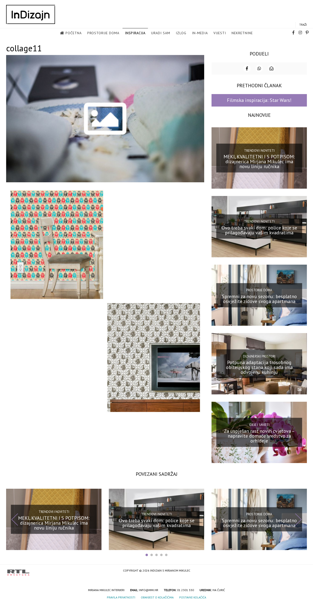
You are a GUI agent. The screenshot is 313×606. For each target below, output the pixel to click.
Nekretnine (242, 33)
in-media (200, 33)
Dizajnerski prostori (259, 356)
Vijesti (219, 33)
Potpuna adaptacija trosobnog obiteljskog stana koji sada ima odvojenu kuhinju (259, 367)
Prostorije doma (103, 33)
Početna (74, 33)
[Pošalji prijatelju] (271, 68)
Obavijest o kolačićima (157, 597)
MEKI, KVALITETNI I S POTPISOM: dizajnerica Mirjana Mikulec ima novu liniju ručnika (259, 161)
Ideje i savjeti (259, 425)
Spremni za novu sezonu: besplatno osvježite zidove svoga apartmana (259, 298)
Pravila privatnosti (121, 597)
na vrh (301, 571)
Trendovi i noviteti (259, 150)
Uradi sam (160, 33)
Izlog (181, 33)
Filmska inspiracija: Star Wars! (259, 100)
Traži (303, 24)
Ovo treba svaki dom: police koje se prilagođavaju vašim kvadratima (259, 230)
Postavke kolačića (192, 597)
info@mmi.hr (148, 590)
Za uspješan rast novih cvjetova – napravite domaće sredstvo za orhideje (259, 436)
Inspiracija (135, 33)
